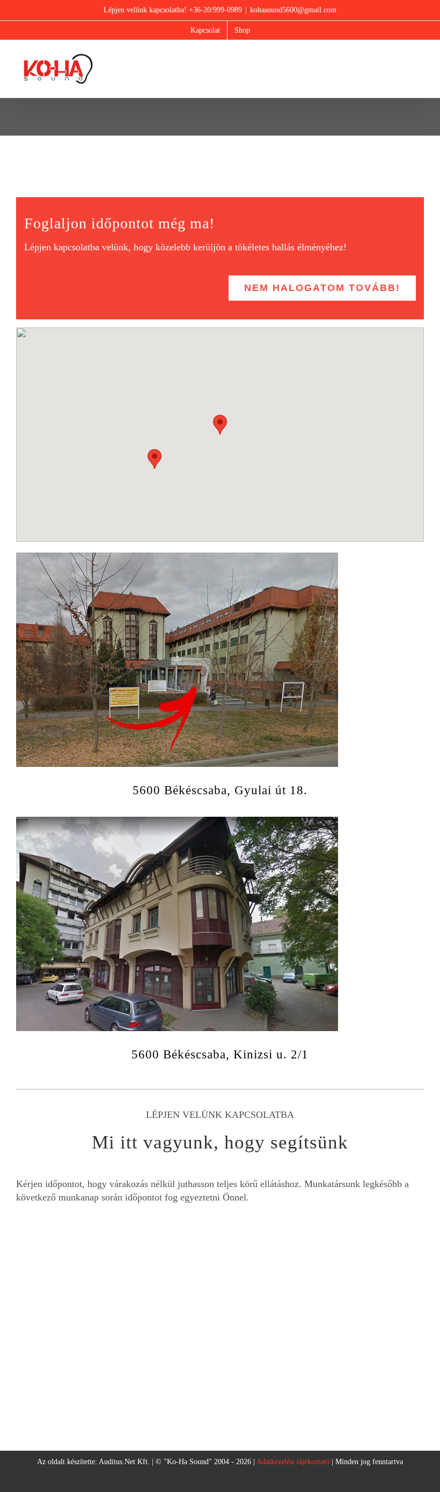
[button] (220, 425)
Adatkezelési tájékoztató (292, 1462)
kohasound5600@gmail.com (293, 10)
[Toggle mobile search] (400, 57)
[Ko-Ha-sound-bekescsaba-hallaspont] (177, 821)
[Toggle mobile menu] (419, 57)
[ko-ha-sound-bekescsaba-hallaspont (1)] (177, 557)
